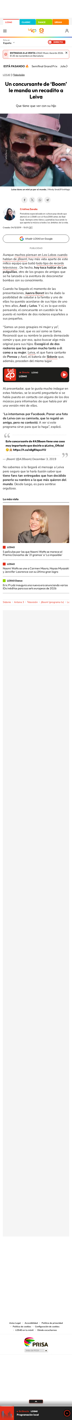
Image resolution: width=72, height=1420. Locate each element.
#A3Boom (39, 441)
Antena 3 (19, 602)
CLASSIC (26, 22)
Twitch (50, 1254)
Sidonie (7, 602)
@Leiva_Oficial (54, 445)
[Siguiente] (67, 66)
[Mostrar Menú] (5, 31)
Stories (57, 1254)
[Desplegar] (36, 1401)
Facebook (24, 200)
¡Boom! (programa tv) (52, 602)
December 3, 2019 (44, 459)
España (7, 43)
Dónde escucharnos (47, 1330)
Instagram (15, 1254)
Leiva (31, 352)
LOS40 (8, 22)
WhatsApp (40, 200)
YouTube (29, 1254)
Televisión (19, 75)
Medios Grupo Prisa (36, 1350)
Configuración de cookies (47, 1326)
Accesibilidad (31, 1323)
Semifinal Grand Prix (44, 66)
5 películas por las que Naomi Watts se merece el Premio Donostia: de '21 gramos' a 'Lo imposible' (32, 553)
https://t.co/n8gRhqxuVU (29, 450)
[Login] (67, 31)
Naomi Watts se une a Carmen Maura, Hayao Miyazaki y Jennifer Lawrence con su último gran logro (36, 570)
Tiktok (22, 1254)
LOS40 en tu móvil (24, 1330)
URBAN (58, 22)
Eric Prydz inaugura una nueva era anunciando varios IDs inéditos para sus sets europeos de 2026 (35, 586)
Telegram (47, 200)
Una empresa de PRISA (36, 1342)
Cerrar (66, 52)
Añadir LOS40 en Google (39, 238)
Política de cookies (22, 1326)
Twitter (32, 200)
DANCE (41, 22)
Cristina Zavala (28, 209)
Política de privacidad (52, 1323)
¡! (22, 259)
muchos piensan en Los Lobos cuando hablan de (35, 257)
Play (67, 1413)
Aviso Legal (15, 1323)
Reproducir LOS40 (64, 374)
